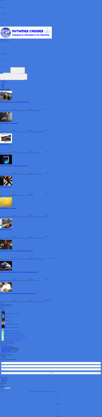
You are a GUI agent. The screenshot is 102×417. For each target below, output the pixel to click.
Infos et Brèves (3, 85)
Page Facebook (3, 356)
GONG (3, 350)
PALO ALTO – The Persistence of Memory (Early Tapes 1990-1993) (14, 165)
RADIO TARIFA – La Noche (6, 187)
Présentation (4, 82)
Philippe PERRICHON (7, 340)
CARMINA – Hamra (7, 320)
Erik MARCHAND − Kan (5, 144)
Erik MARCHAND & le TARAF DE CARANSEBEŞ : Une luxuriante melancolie (16, 250)
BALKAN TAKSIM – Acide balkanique (8, 208)
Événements (3, 86)
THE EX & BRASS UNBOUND (6, 351)
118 (8, 306)
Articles (3, 83)
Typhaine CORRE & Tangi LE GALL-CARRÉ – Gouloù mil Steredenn (14, 102)
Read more (1, 154)
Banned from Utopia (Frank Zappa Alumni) (7, 349)
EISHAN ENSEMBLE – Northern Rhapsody (9, 123)
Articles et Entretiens (48, 300)
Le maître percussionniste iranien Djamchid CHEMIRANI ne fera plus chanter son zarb (18, 293)
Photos (2, 381)
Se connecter (3, 87)
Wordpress (35, 391)
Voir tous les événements (3, 353)
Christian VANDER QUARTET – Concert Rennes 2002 (12, 313)
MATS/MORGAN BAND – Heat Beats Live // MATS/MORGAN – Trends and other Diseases (19, 272)
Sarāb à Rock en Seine (4, 346)
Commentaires (3, 310)
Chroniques (3, 84)
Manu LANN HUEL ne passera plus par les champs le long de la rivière (17, 338)
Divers (2, 380)
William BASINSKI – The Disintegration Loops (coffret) (12, 327)
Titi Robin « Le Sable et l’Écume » (6, 347)
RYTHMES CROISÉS (3, 39)
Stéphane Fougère (30, 130)
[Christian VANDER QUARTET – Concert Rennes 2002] (3, 313)
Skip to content (2, 0)
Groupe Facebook (4, 357)
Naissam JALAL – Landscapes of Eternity (16, 340)
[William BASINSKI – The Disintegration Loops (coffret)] (3, 327)
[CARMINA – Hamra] (3, 320)
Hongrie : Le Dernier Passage (6, 229)
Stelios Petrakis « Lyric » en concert (6, 348)
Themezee (43, 391)
